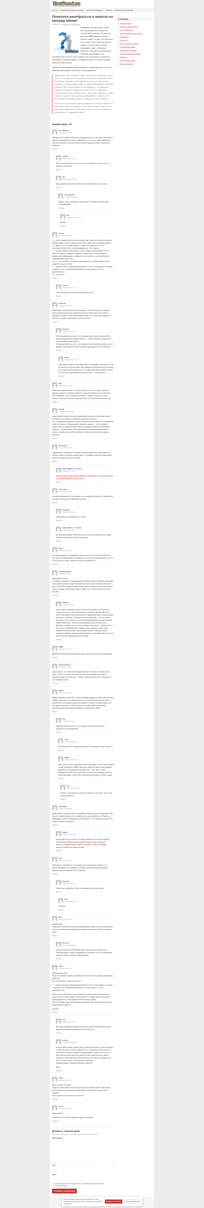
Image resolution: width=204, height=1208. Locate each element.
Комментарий (57, 1138)
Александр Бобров (64, 571)
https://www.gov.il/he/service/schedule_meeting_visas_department (81, 842)
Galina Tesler (62, 445)
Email (54, 1174)
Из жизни (123, 40)
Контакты (109, 10)
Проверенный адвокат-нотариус (72, 10)
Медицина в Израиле (128, 50)
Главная (54, 10)
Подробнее (67, 1203)
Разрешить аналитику (113, 1201)
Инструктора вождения (129, 44)
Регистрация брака (127, 61)
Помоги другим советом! (124, 10)
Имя (54, 1165)
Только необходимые (131, 1201)
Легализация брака (127, 47)
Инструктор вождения (95, 10)
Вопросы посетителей (128, 27)
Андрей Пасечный (64, 665)
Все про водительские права (131, 34)
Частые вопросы (75, 24)
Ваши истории (125, 23)
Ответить (55, 149)
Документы (66, 24)
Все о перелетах (126, 30)
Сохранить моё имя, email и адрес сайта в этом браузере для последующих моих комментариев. (79, 1184)
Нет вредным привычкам (130, 54)
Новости (123, 57)
